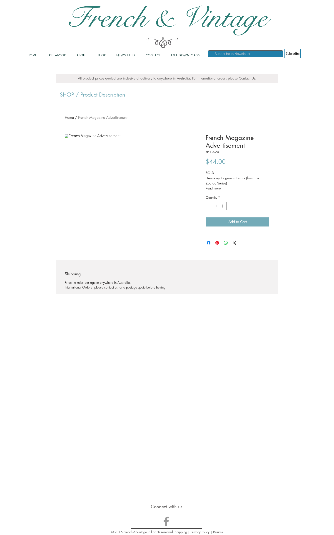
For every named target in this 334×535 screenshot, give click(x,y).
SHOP (67, 94)
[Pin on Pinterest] (217, 243)
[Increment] (223, 206)
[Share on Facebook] (208, 243)
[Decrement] (209, 206)
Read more (213, 188)
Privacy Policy (200, 532)
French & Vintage (167, 18)
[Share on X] (234, 243)
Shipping (181, 532)
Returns (218, 532)
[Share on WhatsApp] (226, 243)
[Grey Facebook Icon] (166, 521)
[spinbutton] (216, 206)
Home (69, 117)
